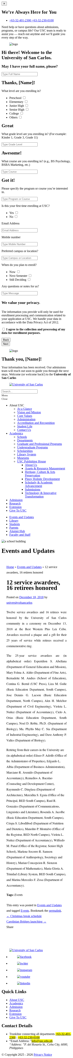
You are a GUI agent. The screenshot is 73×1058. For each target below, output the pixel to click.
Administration (26, 419)
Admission (16, 500)
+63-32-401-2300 (20, 20)
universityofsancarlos (19, 602)
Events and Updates (21, 517)
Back (6, 339)
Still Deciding (18, 279)
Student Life (24, 426)
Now (12, 272)
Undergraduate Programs (32, 447)
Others (13, 117)
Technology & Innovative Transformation (40, 494)
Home (10, 567)
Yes (12, 212)
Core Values (24, 415)
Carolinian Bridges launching (26, 921)
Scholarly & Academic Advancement (39, 484)
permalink (55, 910)
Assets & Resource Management (45, 468)
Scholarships (25, 451)
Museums (23, 458)
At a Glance (24, 408)
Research (15, 503)
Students (14, 524)
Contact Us (24, 429)
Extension (15, 507)
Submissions (32, 489)
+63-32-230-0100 (43, 20)
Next (5, 343)
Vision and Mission (29, 412)
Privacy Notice (43, 1054)
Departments (25, 440)
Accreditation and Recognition (36, 422)
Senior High (17, 109)
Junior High (17, 105)
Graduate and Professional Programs (39, 444)
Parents (13, 527)
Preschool (15, 98)
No (11, 216)
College (14, 113)
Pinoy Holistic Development (42, 479)
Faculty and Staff (19, 534)
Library (13, 520)
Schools (22, 437)
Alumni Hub (17, 531)
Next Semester (18, 275)
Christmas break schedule (24, 916)
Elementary (16, 101)
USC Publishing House (31, 461)
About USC (16, 1000)
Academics (16, 433)
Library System (26, 454)
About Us (31, 465)
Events (25, 910)
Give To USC (17, 510)
